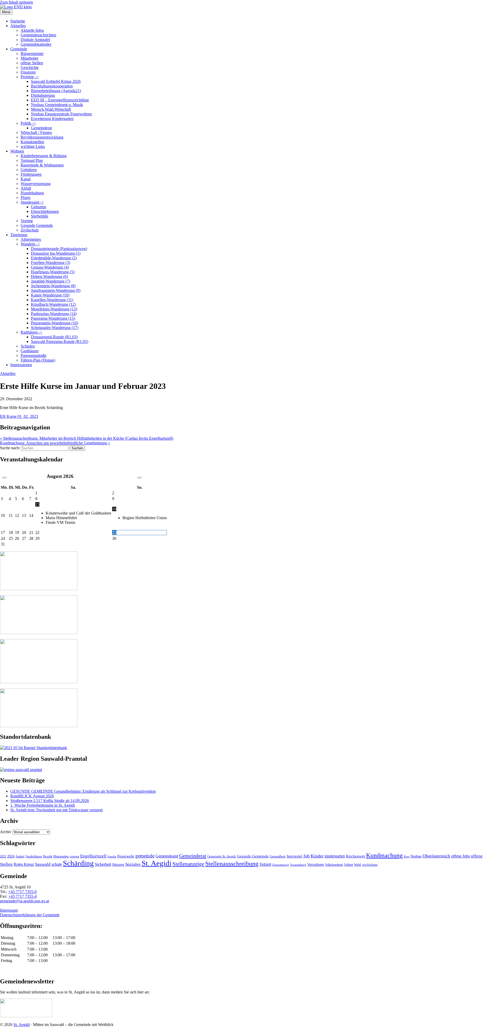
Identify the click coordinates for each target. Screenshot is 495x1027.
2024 (10, 856)
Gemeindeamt (166, 856)
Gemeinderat (41, 128)
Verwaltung (315, 864)
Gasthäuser (30, 351)
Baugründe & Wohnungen (42, 165)
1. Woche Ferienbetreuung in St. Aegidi (42, 805)
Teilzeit (265, 864)
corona (74, 856)
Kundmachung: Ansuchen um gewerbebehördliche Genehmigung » (55, 443)
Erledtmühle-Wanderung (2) (54, 258)
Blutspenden (61, 856)
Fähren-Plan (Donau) (38, 360)
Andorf (19, 856)
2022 (3, 856)
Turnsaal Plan (32, 160)
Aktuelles (18, 25)
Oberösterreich (436, 855)
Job (306, 855)
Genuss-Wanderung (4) (50, 267)
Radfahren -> (31, 332)
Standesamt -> (32, 202)
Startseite (17, 21)
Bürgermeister (32, 53)
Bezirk (47, 856)
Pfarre (25, 197)
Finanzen (28, 72)
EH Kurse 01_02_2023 (19, 416)
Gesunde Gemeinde (37, 225)
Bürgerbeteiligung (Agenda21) (56, 91)
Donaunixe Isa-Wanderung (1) (55, 253)
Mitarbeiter (29, 58)
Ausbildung (34, 856)
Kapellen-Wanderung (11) (52, 300)
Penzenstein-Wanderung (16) (54, 323)
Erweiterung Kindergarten (52, 118)
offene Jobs (460, 856)
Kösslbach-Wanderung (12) (53, 304)
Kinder (317, 855)
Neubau (416, 856)
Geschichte (30, 67)
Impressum (9, 910)
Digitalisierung (43, 95)
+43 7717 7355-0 (22, 891)
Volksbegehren (334, 864)
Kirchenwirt (355, 856)
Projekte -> (30, 77)
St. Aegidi (156, 863)
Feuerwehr (125, 856)
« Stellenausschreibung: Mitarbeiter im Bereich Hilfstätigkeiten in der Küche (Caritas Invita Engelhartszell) (86, 438)
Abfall (26, 188)
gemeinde (144, 855)
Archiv (5, 832)
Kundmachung (384, 855)
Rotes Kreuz (24, 864)
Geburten (38, 207)
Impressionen (21, 365)
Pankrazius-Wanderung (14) (54, 313)
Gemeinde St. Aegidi (221, 856)
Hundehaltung (32, 193)
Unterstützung (280, 864)
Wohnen (17, 151)
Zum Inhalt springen (16, 2)
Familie (112, 856)
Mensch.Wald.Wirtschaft (51, 109)
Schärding (78, 863)
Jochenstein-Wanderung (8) (53, 286)
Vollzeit (348, 864)
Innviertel (294, 856)
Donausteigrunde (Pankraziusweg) (59, 248)
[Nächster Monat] (139, 477)
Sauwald (43, 864)
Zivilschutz (30, 230)
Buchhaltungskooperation (52, 86)
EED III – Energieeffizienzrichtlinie (60, 100)
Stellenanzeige (188, 864)
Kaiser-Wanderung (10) (50, 295)
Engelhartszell (93, 856)
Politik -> (28, 123)
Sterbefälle (39, 216)
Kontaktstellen (32, 142)
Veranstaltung (298, 864)
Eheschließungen (45, 211)
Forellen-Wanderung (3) (50, 262)
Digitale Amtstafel (35, 39)
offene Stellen (32, 63)
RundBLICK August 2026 (32, 796)
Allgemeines (31, 239)
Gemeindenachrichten (38, 35)
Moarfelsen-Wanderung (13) (54, 309)
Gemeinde (18, 49)
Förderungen (31, 174)
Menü (6, 12)
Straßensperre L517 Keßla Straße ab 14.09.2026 (49, 800)
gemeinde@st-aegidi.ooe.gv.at (24, 901)
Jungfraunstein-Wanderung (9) (55, 290)
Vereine (27, 221)
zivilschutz (370, 864)
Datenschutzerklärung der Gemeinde (30, 915)
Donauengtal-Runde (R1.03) (54, 337)
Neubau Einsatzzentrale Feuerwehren (61, 114)
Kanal (25, 179)
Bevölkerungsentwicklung (42, 137)
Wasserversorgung (36, 183)
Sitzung (118, 864)
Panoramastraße (33, 355)
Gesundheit (278, 856)
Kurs (406, 856)
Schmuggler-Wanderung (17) (54, 327)
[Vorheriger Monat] (4, 477)
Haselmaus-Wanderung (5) (53, 272)
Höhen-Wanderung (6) (49, 276)
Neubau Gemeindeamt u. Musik (57, 104)
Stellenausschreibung (231, 863)
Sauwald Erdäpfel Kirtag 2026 (56, 81)
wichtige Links (33, 146)
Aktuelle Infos (32, 30)
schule (57, 864)
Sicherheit (103, 864)
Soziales (133, 864)
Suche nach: (10, 448)
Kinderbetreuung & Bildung (44, 156)
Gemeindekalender (36, 44)
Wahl (357, 864)
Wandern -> (30, 244)
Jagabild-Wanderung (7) (50, 281)
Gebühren (29, 169)
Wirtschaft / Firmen (36, 132)
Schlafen (28, 346)
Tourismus (18, 234)
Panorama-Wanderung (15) (53, 318)
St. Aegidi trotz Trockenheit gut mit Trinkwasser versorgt (56, 810)
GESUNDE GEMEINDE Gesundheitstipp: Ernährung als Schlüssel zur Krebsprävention (83, 791)
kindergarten (335, 856)
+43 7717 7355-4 (22, 896)
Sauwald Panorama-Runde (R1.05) (59, 341)
